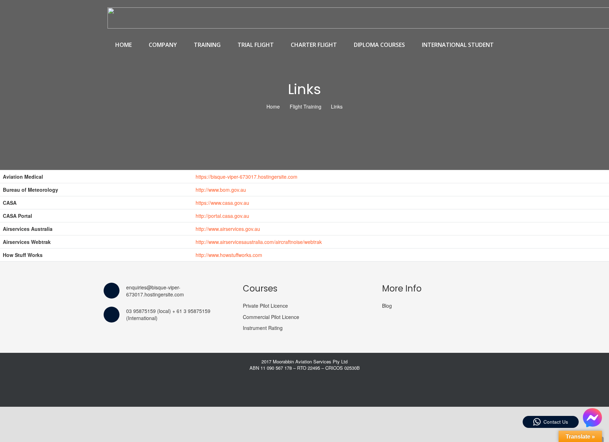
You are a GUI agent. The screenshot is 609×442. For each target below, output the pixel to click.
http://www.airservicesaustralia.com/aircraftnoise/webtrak (259, 241)
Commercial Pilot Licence (271, 316)
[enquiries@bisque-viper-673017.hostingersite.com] (115, 291)
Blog (387, 305)
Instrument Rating (263, 327)
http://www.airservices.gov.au (228, 228)
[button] (181, 45)
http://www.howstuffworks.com (229, 254)
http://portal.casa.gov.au (222, 215)
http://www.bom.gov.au (221, 189)
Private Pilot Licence (265, 305)
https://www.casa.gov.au (222, 202)
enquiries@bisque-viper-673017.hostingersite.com (155, 291)
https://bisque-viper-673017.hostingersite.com (246, 176)
